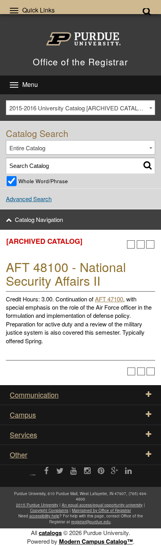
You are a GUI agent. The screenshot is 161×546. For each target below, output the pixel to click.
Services (23, 434)
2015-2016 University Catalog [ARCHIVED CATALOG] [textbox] (78, 108)
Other (18, 454)
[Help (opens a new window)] (150, 244)
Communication (34, 394)
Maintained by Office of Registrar (101, 510)
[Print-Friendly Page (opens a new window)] (141, 244)
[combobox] (80, 107)
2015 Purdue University (37, 505)
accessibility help (44, 516)
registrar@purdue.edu (91, 521)
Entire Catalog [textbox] (27, 148)
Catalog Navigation (39, 219)
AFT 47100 (109, 299)
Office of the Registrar (80, 61)
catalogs (50, 532)
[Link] (46, 471)
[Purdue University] (80, 38)
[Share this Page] (131, 244)
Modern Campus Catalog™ (96, 541)
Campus (23, 414)
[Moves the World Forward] (32, 472)
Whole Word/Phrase (43, 181)
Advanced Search (29, 199)
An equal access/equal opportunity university (102, 505)
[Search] (147, 166)
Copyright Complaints (49, 510)
